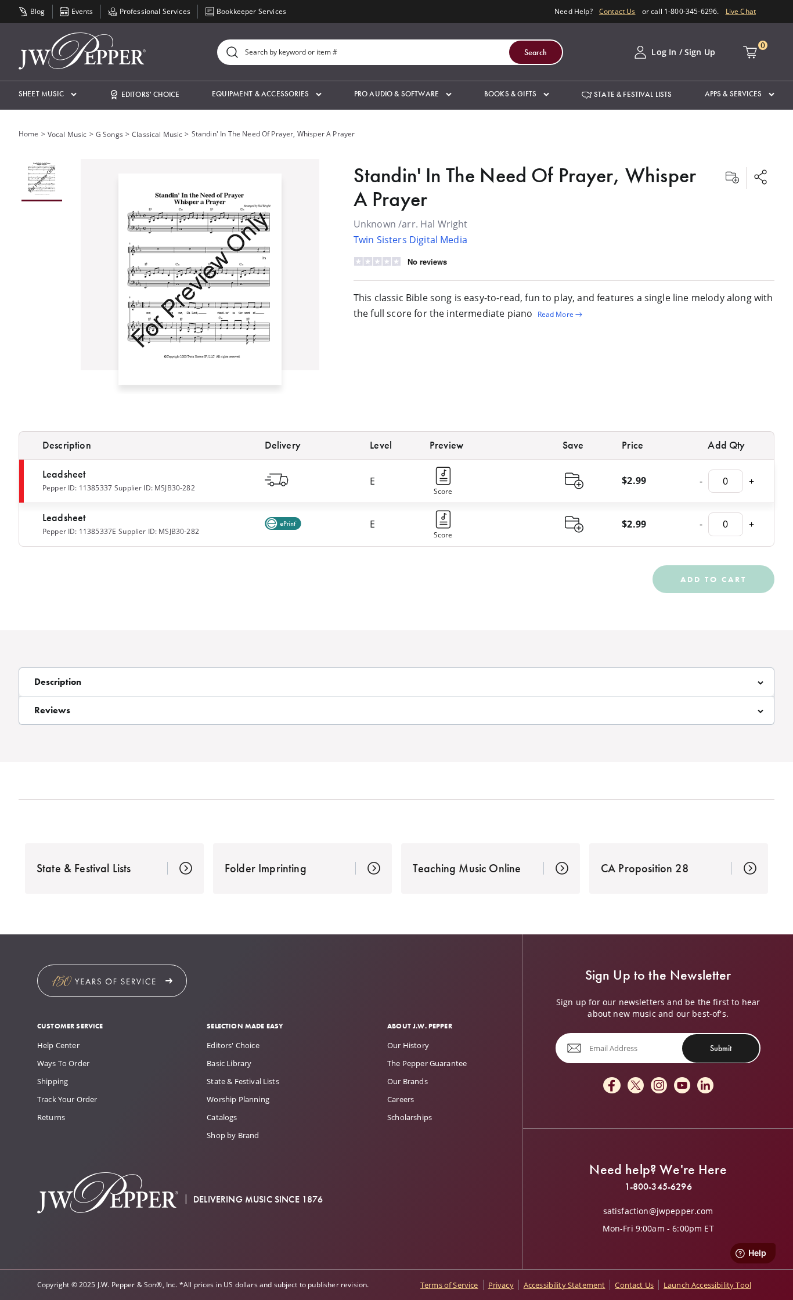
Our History (408, 1045)
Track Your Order (67, 1099)
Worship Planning (238, 1099)
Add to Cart (713, 579)
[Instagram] (659, 1086)
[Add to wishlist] (732, 178)
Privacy (501, 1285)
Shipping (52, 1081)
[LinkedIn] (705, 1086)
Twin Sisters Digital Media (410, 239)
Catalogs (222, 1117)
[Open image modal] (200, 284)
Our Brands (407, 1081)
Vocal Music (67, 134)
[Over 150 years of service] (112, 981)
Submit (720, 1048)
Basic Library (229, 1063)
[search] (232, 53)
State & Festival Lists (243, 1081)
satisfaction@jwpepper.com (658, 1211)
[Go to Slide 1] (41, 180)
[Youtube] (682, 1086)
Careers (400, 1099)
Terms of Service (449, 1285)
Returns (51, 1117)
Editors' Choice (233, 1045)
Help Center (58, 1045)
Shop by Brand (233, 1135)
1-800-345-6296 (658, 1187)
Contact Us (617, 11)
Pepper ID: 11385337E (79, 531)
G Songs (109, 134)
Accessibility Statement (564, 1285)
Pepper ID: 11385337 (77, 488)
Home (29, 134)
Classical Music (157, 134)
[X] (636, 1086)
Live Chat (741, 11)
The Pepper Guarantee (427, 1063)
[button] (48, 94)
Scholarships (409, 1117)
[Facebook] (612, 1086)
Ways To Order (63, 1063)
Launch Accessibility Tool (707, 1285)
